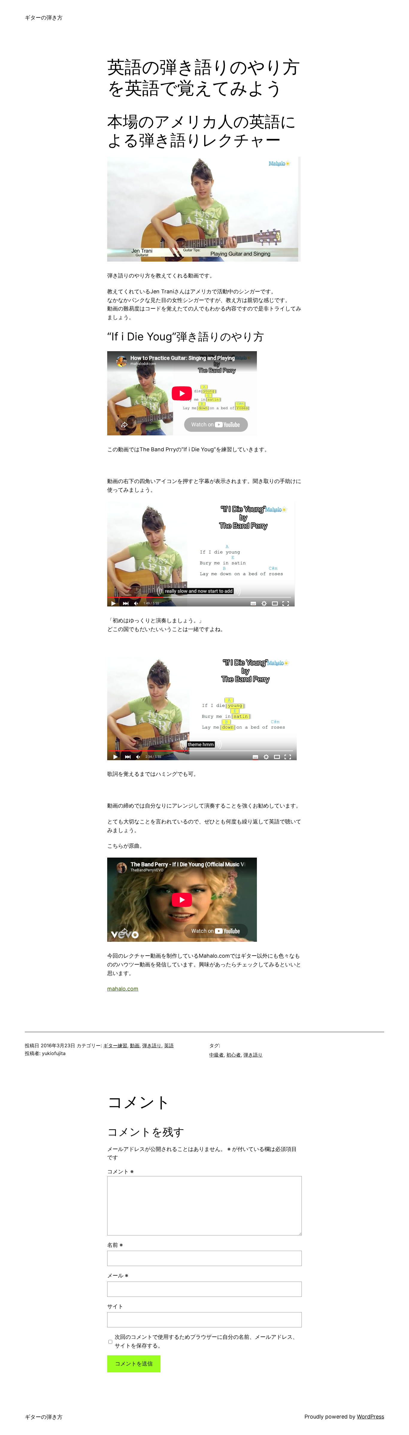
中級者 (216, 1055)
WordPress (370, 1416)
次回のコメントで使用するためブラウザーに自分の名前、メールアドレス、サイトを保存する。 (206, 1341)
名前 (115, 1245)
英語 (169, 1045)
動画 (135, 1045)
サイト (115, 1306)
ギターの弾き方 (44, 17)
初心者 (233, 1055)
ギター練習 (115, 1045)
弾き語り (151, 1045)
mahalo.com (122, 989)
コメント (120, 1171)
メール (117, 1275)
